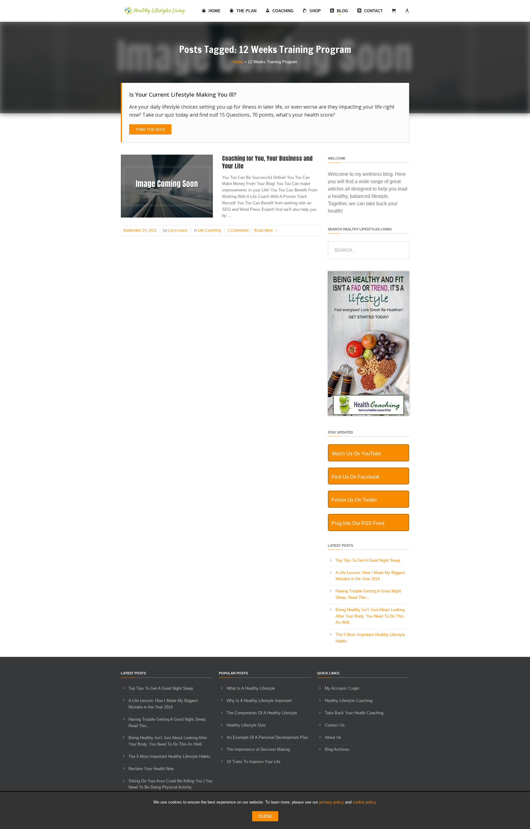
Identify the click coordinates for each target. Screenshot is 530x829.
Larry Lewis (177, 230)
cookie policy (364, 802)
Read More (265, 230)
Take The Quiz (150, 129)
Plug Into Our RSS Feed (358, 523)
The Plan (245, 11)
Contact (373, 11)
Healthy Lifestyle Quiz (246, 725)
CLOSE (265, 816)
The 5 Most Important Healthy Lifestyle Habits (169, 756)
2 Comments (238, 230)
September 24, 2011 (140, 230)
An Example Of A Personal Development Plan (267, 737)
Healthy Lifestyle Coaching (348, 700)
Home (214, 11)
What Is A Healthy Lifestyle (251, 688)
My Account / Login (342, 688)
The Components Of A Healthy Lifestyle (262, 713)
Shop (314, 11)
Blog (342, 11)
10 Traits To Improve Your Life (253, 761)
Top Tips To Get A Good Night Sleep (368, 560)
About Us (333, 737)
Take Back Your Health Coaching (354, 713)
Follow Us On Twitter (354, 500)
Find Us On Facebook (355, 477)
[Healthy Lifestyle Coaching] (368, 414)
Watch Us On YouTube (356, 453)
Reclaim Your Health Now (151, 768)
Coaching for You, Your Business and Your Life (267, 162)
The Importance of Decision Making (258, 749)
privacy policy (331, 802)
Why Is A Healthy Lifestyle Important (259, 700)
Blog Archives (337, 749)
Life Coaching (209, 230)
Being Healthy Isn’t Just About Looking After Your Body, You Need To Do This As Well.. (370, 616)
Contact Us (335, 725)
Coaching (282, 11)
